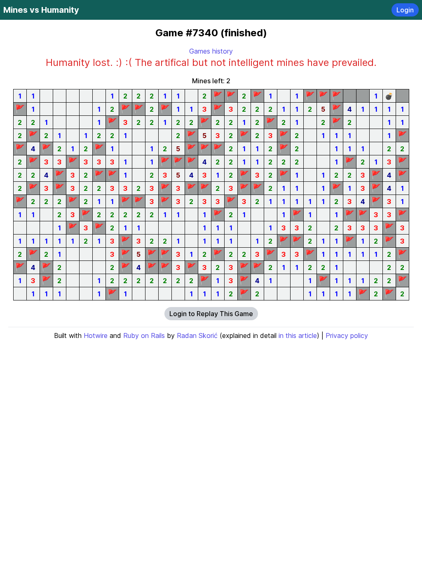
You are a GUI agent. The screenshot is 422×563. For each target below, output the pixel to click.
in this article (298, 335)
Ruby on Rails (144, 335)
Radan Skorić (197, 335)
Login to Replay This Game (211, 314)
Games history (211, 51)
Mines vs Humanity (41, 10)
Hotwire (96, 335)
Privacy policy (347, 335)
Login (405, 10)
